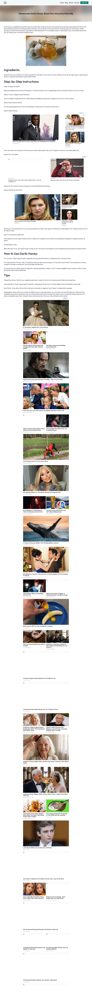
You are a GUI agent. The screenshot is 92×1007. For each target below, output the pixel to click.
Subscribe (84, 2)
